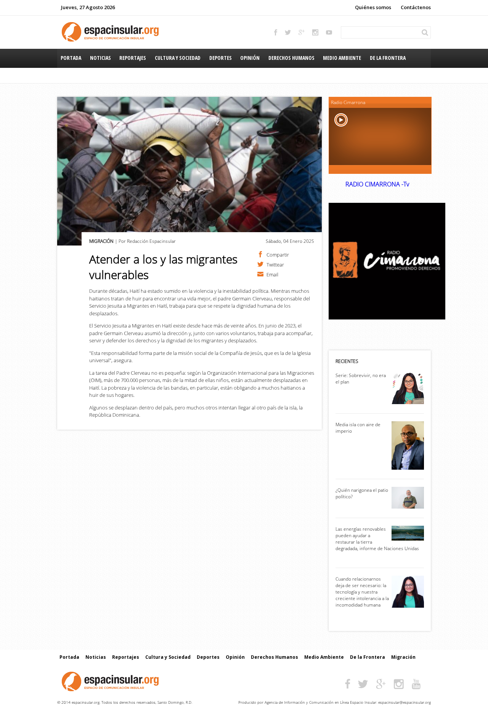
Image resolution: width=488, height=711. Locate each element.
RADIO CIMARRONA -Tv (377, 184)
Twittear (275, 264)
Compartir (277, 254)
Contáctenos (416, 7)
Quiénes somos (373, 7)
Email (272, 274)
